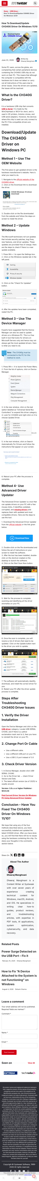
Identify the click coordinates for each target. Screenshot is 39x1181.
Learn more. (28, 1175)
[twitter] (11, 856)
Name (5, 1032)
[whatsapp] (23, 856)
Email (4, 1042)
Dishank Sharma (21, 989)
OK (19, 1178)
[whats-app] (28, 1171)
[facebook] (15, 856)
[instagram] (19, 1171)
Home (6, 11)
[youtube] (24, 1171)
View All (31, 1063)
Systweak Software (22, 1164)
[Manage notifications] (34, 1176)
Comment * (6, 1014)
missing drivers (21, 509)
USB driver (6, 729)
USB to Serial (7, 109)
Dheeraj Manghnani (27, 61)
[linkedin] (36, 61)
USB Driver (14, 11)
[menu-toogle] (5, 3)
